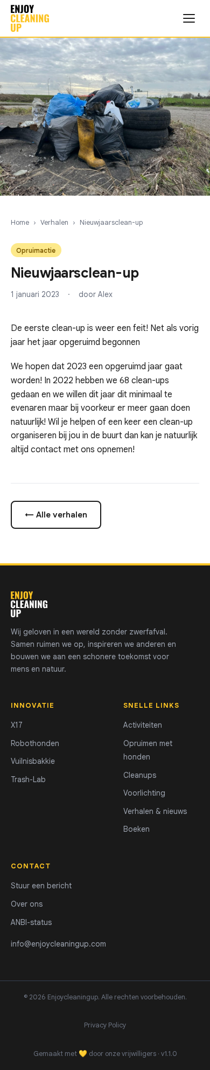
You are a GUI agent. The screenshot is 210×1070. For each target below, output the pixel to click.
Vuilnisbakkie (33, 761)
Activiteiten (142, 725)
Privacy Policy (105, 1025)
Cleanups (139, 775)
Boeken (136, 829)
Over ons (27, 904)
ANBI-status (31, 922)
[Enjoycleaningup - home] (30, 18)
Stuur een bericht (41, 885)
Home (20, 222)
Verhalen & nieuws (155, 811)
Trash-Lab (28, 779)
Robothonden (35, 743)
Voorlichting (144, 793)
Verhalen (54, 222)
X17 (17, 725)
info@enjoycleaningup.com (58, 944)
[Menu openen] (189, 18)
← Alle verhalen (56, 514)
